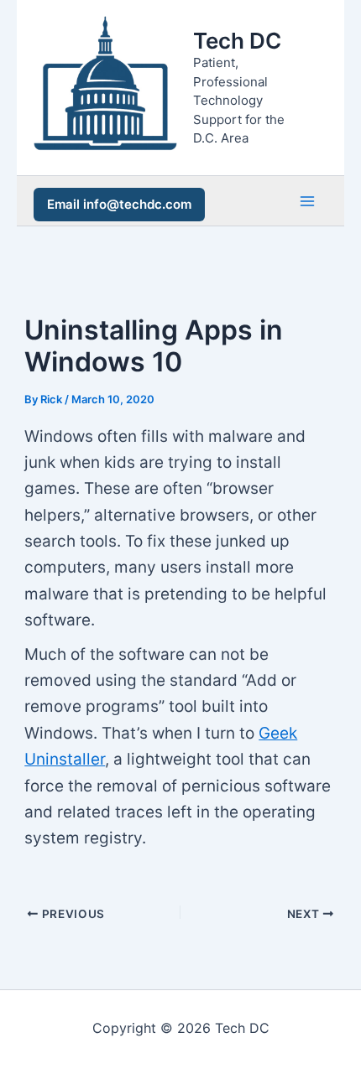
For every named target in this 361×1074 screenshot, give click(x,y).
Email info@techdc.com (119, 204)
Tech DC (237, 41)
